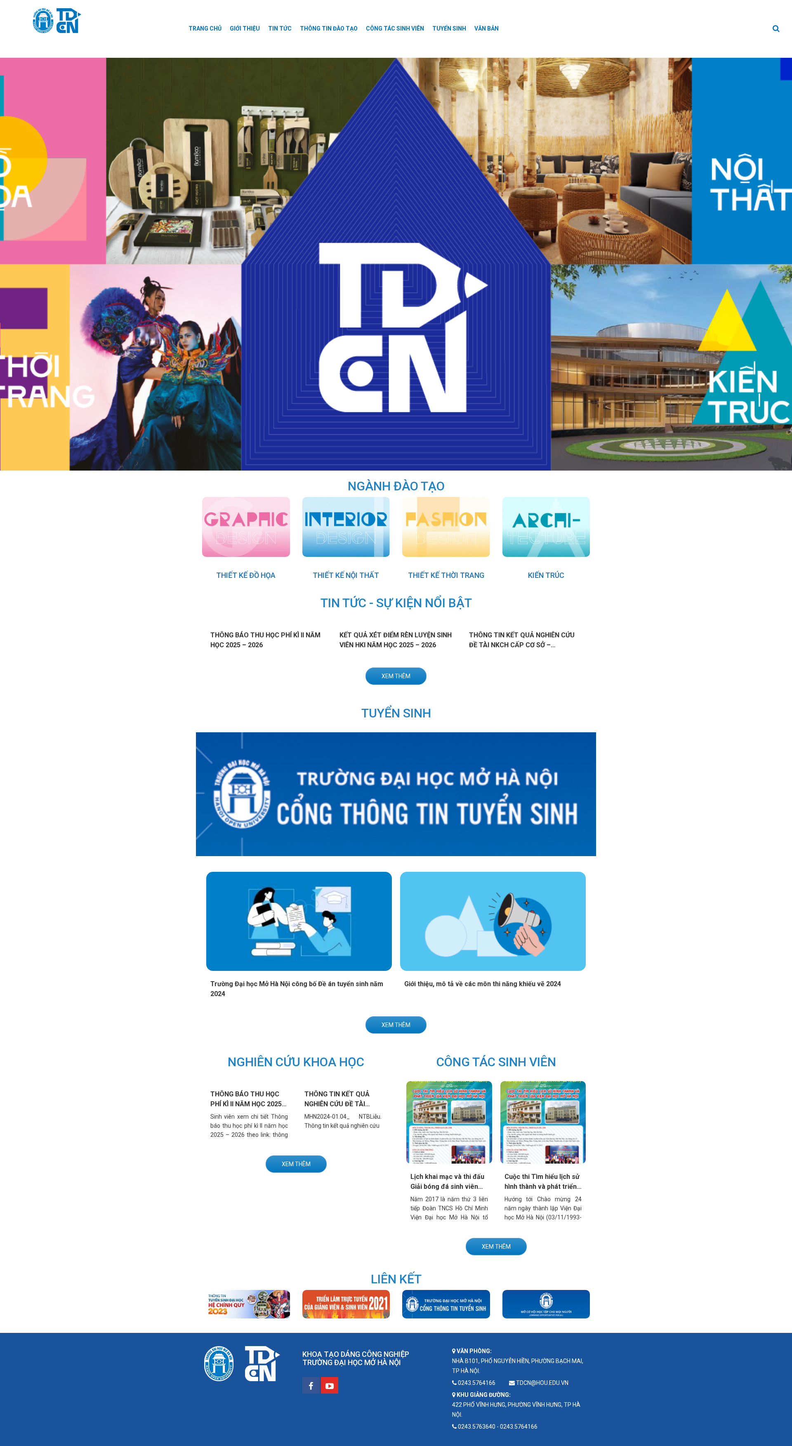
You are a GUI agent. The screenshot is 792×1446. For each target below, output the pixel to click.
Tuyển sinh (449, 28)
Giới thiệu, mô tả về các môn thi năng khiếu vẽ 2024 (482, 984)
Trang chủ (205, 28)
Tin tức (280, 28)
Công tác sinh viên (395, 28)
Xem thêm (396, 676)
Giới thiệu (245, 28)
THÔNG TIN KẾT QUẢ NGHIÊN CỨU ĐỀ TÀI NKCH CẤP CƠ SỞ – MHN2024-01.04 (522, 645)
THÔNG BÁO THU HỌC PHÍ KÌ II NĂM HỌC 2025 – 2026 (249, 1104)
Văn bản (486, 28)
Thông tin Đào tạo (329, 28)
